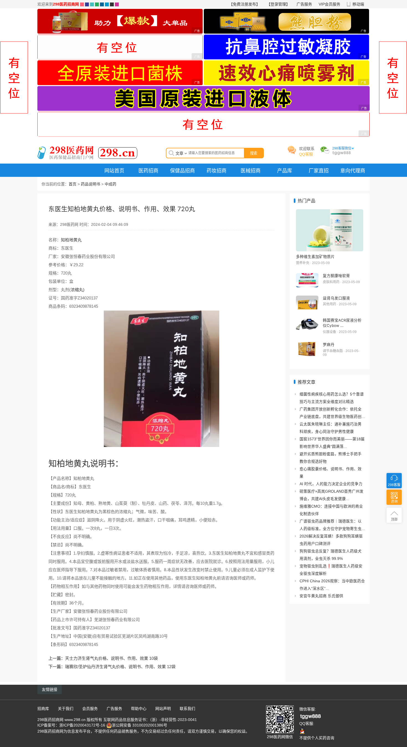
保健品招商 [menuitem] (182, 171)
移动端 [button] (358, 4)
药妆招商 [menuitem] (216, 171)
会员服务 (90, 708)
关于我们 (65, 708)
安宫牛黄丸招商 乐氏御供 (321, 596)
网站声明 (163, 708)
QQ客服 (306, 154)
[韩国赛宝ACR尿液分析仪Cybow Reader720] (307, 325)
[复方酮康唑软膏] (307, 280)
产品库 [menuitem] (284, 171)
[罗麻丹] (307, 349)
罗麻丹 (328, 344)
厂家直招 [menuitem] (319, 171)
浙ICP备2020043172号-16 (82, 725)
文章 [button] (180, 153)
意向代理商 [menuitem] (352, 171)
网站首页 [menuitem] (114, 171)
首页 (72, 184)
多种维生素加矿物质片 (315, 256)
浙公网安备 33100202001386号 (139, 725)
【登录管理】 (278, 4)
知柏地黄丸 (71, 239)
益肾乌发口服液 (336, 298)
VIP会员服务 (329, 4)
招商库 (43, 708)
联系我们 (187, 708)
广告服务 (304, 4)
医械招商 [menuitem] (251, 171)
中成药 (110, 184)
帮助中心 (138, 708)
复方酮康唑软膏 (336, 275)
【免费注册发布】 (244, 4)
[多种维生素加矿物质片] (329, 230)
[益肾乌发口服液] (307, 303)
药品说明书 (90, 184)
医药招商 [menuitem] (148, 171)
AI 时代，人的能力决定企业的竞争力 (331, 484)
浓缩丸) (77, 289)
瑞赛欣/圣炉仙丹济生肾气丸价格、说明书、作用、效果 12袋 (120, 666)
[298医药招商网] (87, 152)
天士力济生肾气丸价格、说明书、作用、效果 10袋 (111, 658)
